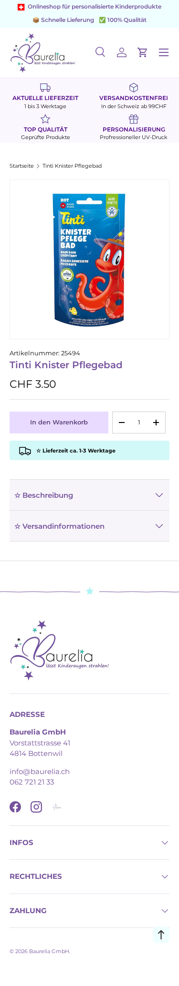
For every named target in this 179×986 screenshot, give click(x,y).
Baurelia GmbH (49, 951)
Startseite (22, 166)
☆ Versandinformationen (59, 526)
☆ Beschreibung (43, 495)
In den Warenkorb (59, 422)
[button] (142, 52)
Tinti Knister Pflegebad (72, 166)
